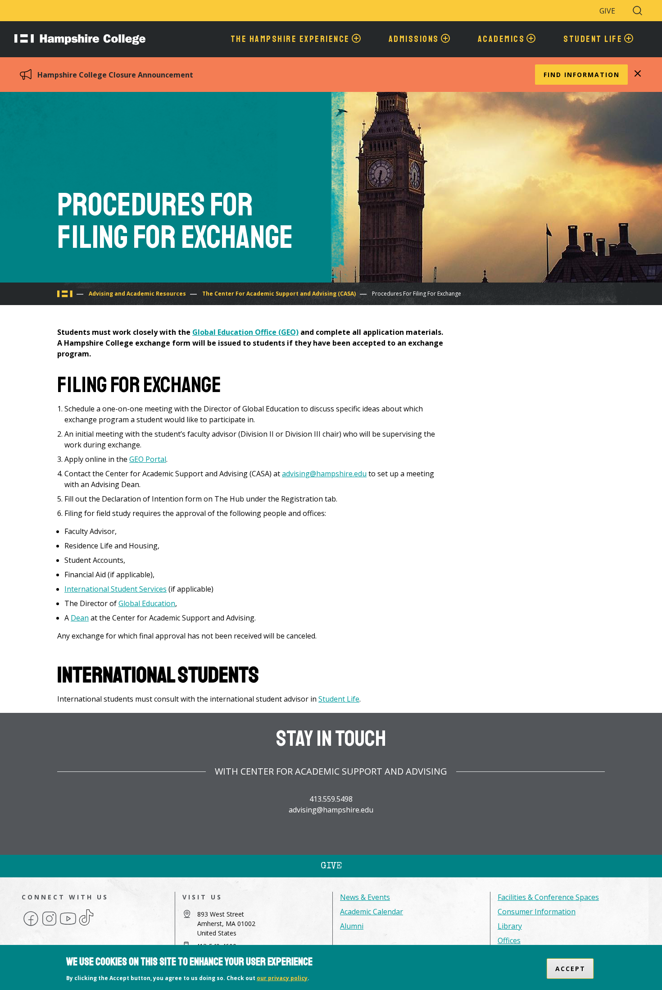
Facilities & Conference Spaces (548, 897)
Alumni (351, 926)
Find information (582, 74)
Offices (509, 940)
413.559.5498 (331, 799)
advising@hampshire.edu (324, 474)
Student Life (338, 699)
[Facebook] (31, 925)
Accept (570, 968)
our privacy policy (282, 978)
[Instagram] (49, 925)
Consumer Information (537, 912)
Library (510, 926)
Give (607, 11)
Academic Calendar (371, 912)
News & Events (365, 897)
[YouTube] (68, 925)
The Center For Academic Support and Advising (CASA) (279, 293)
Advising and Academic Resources (137, 293)
